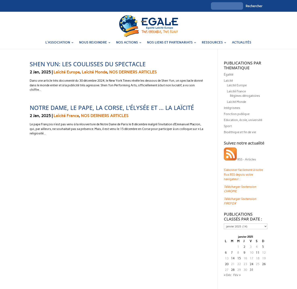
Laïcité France (66, 115)
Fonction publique (237, 114)
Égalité (228, 74)
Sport (228, 126)
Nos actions (127, 42)
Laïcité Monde (94, 72)
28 (233, 270)
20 (227, 264)
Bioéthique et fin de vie (240, 132)
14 (233, 258)
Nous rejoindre (93, 42)
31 (251, 270)
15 (239, 258)
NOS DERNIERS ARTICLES (133, 72)
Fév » (237, 275)
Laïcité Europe (67, 72)
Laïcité (228, 80)
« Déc (228, 275)
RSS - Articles (246, 159)
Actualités (241, 42)
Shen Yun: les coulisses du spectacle (88, 64)
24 (251, 264)
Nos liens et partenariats (170, 42)
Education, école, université (243, 120)
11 (257, 252)
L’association (57, 42)
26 (264, 264)
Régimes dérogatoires (245, 96)
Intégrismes (232, 108)
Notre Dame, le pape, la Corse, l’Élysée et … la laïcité (112, 108)
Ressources (212, 42)
